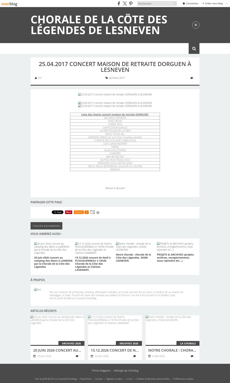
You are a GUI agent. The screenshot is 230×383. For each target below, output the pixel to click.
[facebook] (119, 3)
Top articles (85, 378)
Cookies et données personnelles (153, 378)
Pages (77, 48)
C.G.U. (130, 378)
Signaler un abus (114, 378)
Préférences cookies (183, 378)
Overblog (133, 370)
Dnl (69, 298)
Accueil (39, 48)
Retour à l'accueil (115, 188)
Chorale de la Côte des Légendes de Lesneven (99, 24)
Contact (136, 48)
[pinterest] (130, 3)
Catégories (59, 48)
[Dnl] (40, 294)
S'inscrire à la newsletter (46, 226)
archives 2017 (117, 78)
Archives (94, 48)
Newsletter (115, 48)
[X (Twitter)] (125, 3)
